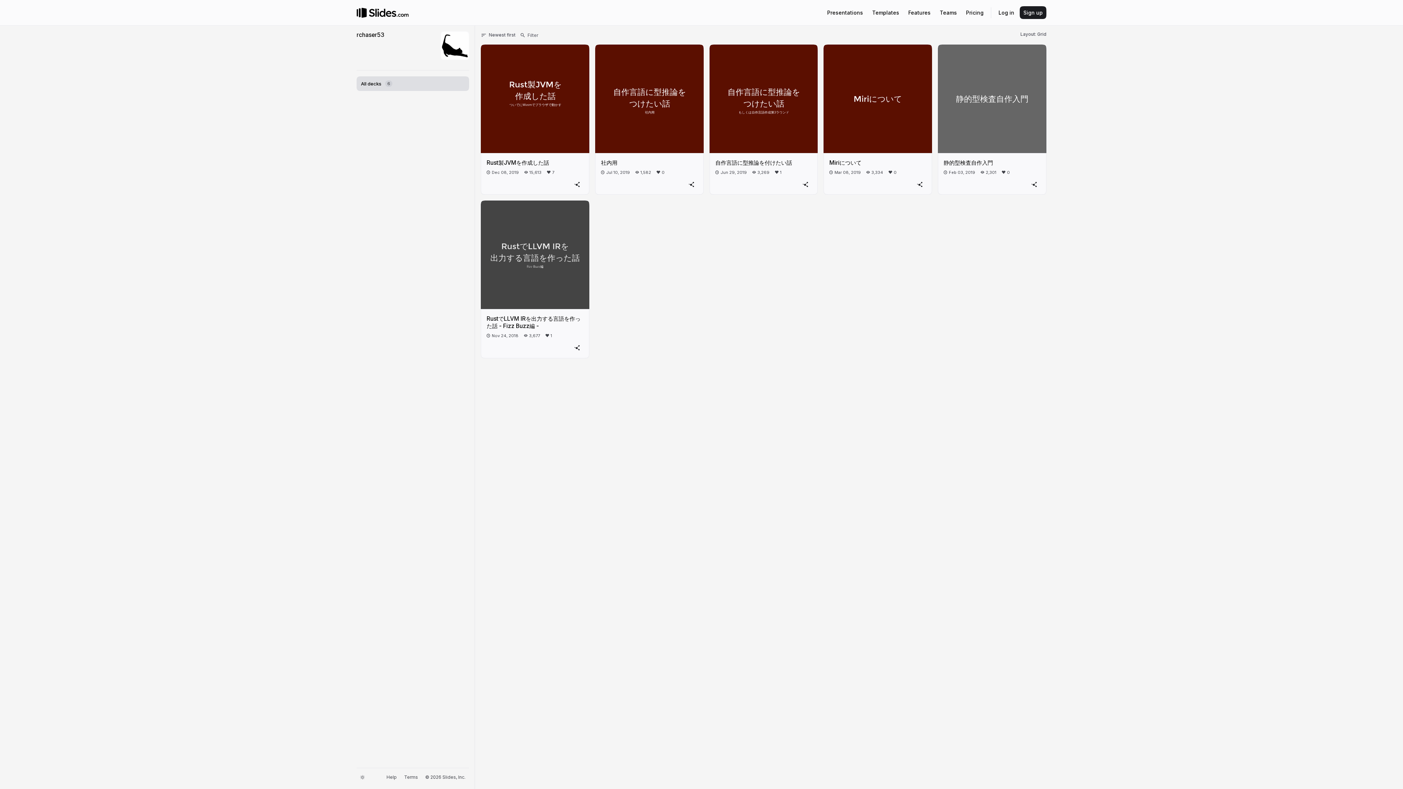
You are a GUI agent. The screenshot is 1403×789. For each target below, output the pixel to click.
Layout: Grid (1033, 34)
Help (392, 777)
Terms (411, 777)
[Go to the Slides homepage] (362, 13)
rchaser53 (370, 34)
